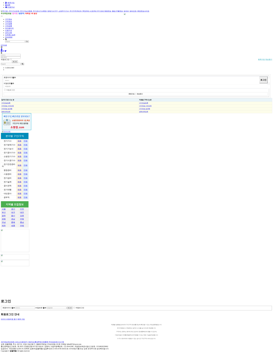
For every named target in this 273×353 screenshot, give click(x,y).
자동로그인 (10, 90)
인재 (25, 141)
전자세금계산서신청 (56, 342)
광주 (4, 216)
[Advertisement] (65, 281)
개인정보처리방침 (8, 342)
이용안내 (8, 30)
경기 (13, 209)
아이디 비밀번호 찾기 (9, 319)
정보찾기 (268, 59)
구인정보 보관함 (144, 109)
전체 (22, 226)
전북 (22, 219)
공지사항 (8, 33)
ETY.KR (4, 45)
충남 (22, 222)
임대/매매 (8, 37)
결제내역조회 (5, 111)
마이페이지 (9, 28)
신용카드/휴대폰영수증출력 (37, 342)
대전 (22, 212)
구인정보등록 (143, 103)
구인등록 (8, 24)
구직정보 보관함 (6, 109)
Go (27, 41)
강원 (22, 216)
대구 (13, 212)
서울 (4, 209)
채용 (19, 141)
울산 (13, 216)
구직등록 (8, 26)
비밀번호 (9, 83)
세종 (13, 226)
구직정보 (8, 21)
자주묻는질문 (10, 35)
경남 (13, 219)
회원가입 (11, 3)
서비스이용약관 (21, 342)
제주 (4, 226)
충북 (13, 222)
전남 (4, 222)
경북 (4, 219)
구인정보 (8, 19)
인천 (22, 209)
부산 (4, 212)
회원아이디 (10, 77)
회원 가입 (21, 319)
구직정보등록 (5, 103)
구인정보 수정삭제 (145, 106)
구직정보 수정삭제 (7, 106)
